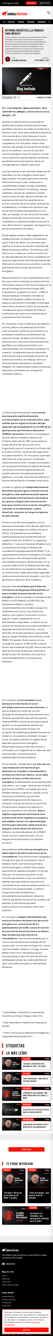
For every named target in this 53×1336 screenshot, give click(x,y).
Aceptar (26, 1329)
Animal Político (8, 1296)
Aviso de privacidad (10, 1285)
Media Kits (10, 1263)
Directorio (6, 1282)
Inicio (4, 1276)
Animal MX (6, 1305)
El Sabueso (6, 1302)
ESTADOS (21, 21)
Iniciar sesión (44, 3)
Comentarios (26, 1149)
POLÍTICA (11, 21)
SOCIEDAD (30, 21)
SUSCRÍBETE (31, 3)
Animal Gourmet (9, 1299)
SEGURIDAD (41, 21)
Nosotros (6, 1279)
